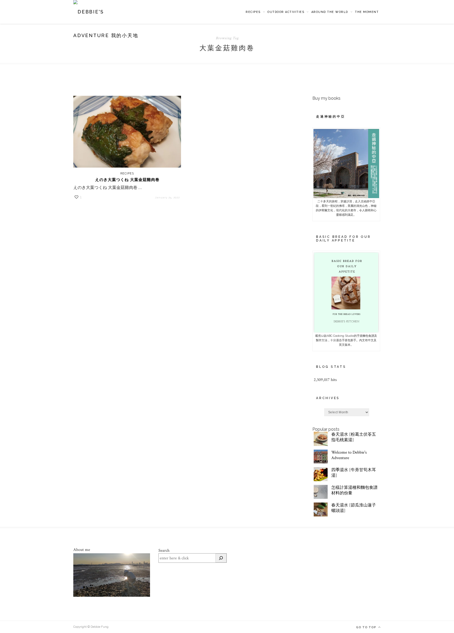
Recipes (253, 12)
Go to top (366, 627)
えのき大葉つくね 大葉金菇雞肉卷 (127, 179)
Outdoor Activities (285, 12)
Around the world (329, 12)
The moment (367, 12)
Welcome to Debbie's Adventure (349, 455)
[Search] (220, 558)
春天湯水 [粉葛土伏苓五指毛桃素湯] (353, 437)
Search (163, 550)
